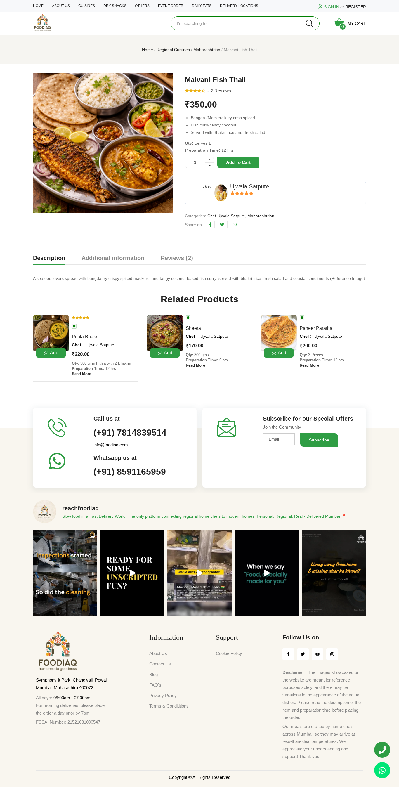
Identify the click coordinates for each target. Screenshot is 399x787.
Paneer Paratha (316, 328)
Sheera (193, 328)
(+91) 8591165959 (129, 471)
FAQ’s (155, 684)
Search (309, 23)
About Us (158, 653)
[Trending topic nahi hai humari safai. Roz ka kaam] (65, 573)
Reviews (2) (177, 258)
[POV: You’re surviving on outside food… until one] (334, 573)
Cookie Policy (229, 653)
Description (49, 258)
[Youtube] (317, 654)
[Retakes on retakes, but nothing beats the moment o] (132, 573)
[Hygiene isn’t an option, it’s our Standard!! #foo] (199, 573)
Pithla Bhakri (85, 336)
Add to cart (238, 162)
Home (147, 49)
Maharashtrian (206, 49)
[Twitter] (303, 654)
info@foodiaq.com (110, 444)
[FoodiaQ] (42, 22)
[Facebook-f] (288, 654)
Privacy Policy (163, 695)
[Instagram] (332, 654)
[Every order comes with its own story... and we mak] (267, 573)
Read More (81, 374)
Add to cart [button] (51, 353)
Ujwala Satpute (249, 186)
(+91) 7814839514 (129, 432)
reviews (221, 90)
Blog (153, 674)
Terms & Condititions (169, 705)
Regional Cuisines (173, 49)
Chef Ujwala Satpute (226, 216)
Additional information (112, 258)
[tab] (49, 259)
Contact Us (160, 663)
